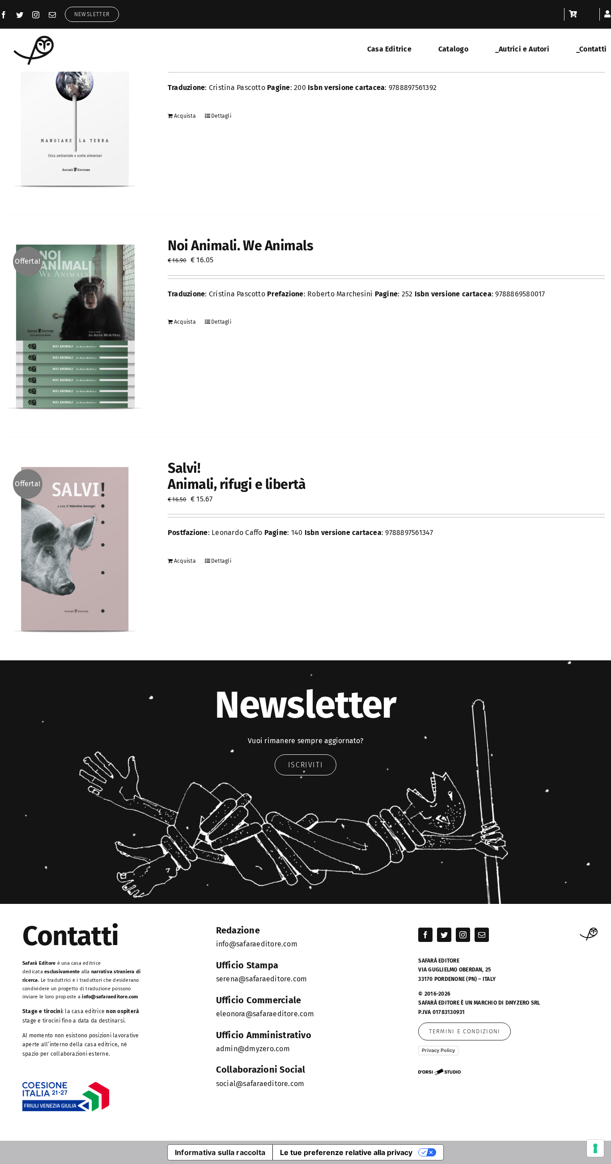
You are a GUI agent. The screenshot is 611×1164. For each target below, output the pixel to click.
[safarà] (33, 39)
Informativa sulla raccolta (220, 1152)
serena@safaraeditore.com (261, 979)
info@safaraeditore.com (110, 997)
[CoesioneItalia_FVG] (66, 1085)
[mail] (52, 14)
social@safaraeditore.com (260, 1083)
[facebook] (3, 14)
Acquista (185, 116)
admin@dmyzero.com (253, 1048)
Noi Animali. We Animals (241, 246)
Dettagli (221, 116)
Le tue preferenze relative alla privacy (346, 1152)
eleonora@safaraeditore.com (265, 1014)
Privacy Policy (438, 1050)
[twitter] (19, 14)
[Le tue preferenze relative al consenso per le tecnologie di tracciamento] (595, 1148)
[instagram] (35, 14)
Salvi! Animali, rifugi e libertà (237, 476)
